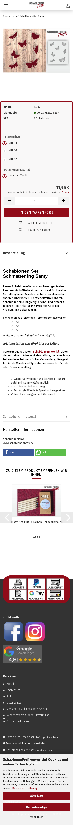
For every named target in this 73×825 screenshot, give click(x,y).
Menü (6, 6)
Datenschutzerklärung (25, 788)
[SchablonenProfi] (36, 5)
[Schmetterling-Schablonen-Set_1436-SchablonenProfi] (36, 50)
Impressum (13, 690)
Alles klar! (36, 795)
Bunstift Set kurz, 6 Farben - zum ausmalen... (36, 522)
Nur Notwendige (36, 807)
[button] (9, 201)
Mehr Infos (36, 817)
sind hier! (40, 743)
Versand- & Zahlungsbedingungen (27, 709)
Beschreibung (14, 253)
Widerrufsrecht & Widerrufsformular (28, 715)
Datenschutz (14, 702)
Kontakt (11, 684)
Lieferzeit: (10, 112)
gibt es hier (44, 749)
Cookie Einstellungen (19, 721)
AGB (9, 696)
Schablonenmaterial (19, 416)
